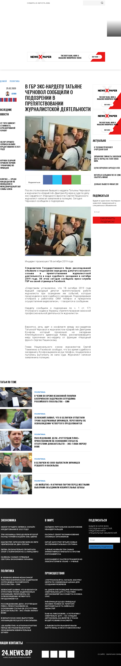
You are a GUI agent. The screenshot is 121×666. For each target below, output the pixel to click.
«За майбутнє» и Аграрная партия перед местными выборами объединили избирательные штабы (61, 486)
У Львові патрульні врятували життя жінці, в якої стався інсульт (63, 627)
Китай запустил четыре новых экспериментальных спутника (61, 543)
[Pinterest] (66, 179)
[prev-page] (94, 188)
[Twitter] (10, 100)
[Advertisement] (74, 29)
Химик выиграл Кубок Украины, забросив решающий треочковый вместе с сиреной (114, 48)
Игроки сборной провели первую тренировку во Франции (7, 164)
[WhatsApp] (76, 179)
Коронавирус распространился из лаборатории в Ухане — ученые (63, 560)
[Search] (102, 3)
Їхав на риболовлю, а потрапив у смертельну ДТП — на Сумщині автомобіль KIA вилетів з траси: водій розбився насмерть (63, 617)
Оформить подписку (101, 547)
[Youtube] (15, 100)
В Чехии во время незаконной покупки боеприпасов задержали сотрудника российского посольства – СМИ (55, 398)
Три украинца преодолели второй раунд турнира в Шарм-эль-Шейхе (19, 535)
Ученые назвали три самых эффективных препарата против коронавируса (62, 551)
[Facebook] (47, 179)
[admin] (8, 93)
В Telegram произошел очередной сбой (103, 148)
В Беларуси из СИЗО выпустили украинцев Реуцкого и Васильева (57, 464)
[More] (86, 179)
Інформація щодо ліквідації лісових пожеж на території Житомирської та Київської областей (60, 605)
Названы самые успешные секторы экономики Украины (17, 558)
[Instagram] (6, 100)
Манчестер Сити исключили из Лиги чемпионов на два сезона (19, 543)
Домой (3, 81)
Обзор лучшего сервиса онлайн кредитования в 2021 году (10, 145)
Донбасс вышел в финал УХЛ (106, 184)
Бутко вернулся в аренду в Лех (107, 168)
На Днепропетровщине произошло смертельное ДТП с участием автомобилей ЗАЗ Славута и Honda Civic (63, 593)
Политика (15, 81)
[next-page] (95, 188)
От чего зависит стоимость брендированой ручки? (7, 127)
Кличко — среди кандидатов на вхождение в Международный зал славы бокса (10, 184)
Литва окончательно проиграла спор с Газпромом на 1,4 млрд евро (19, 550)
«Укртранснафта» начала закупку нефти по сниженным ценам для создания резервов (63, 582)
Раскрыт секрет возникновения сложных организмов (62, 535)
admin (14, 93)
